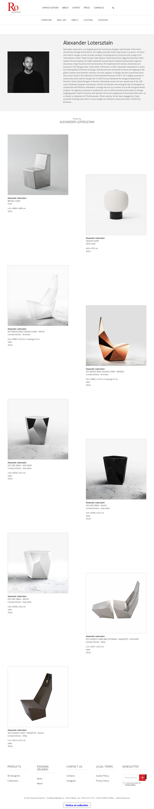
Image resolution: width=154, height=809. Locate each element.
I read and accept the (133, 784)
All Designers (14, 776)
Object (75, 20)
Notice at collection (77, 805)
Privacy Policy (102, 781)
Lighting (88, 20)
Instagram (71, 781)
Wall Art (61, 20)
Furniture (46, 20)
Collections (13, 781)
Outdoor (103, 20)
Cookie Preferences (123, 798)
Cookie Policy (102, 776)
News (39, 778)
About (40, 783)
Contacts (70, 776)
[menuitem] (50, 8)
